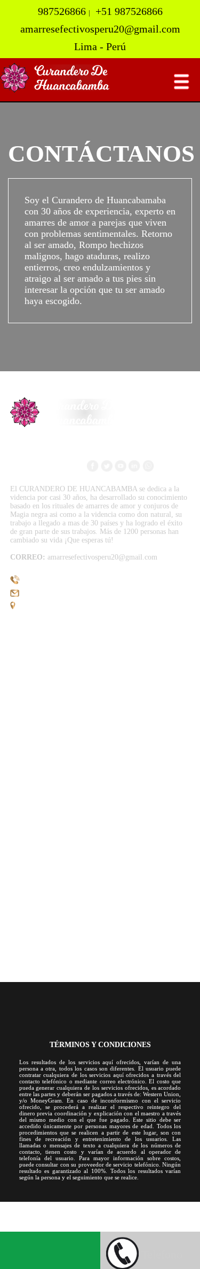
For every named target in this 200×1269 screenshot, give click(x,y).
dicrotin (160, 1225)
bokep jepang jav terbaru (116, 1215)
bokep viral (19, 1215)
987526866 (36, 582)
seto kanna (178, 1215)
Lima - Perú (34, 607)
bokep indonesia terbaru (99, 1206)
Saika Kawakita (26, 1225)
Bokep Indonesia (28, 1206)
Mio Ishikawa (78, 1225)
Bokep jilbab (163, 1206)
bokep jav (56, 1215)
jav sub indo (124, 1225)
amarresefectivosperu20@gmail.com (68, 594)
